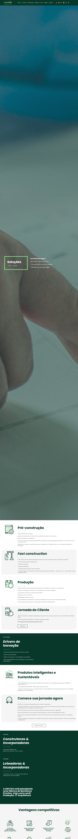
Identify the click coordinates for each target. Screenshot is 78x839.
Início (10, 265)
